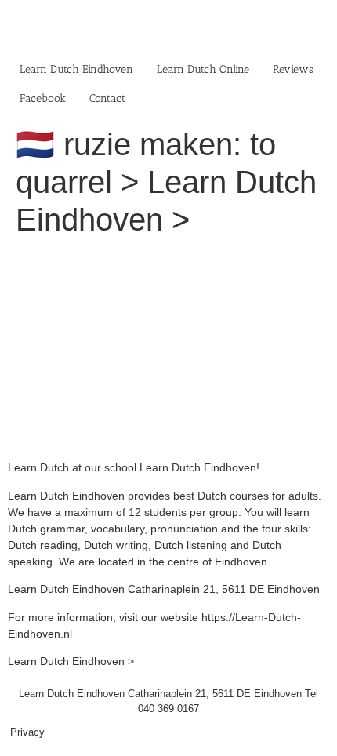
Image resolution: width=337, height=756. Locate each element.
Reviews (293, 69)
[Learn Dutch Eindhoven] (168, 259)
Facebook (43, 98)
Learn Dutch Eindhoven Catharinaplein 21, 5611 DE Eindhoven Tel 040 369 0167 (168, 701)
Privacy (27, 732)
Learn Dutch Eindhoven (76, 69)
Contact (107, 98)
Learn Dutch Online (203, 69)
